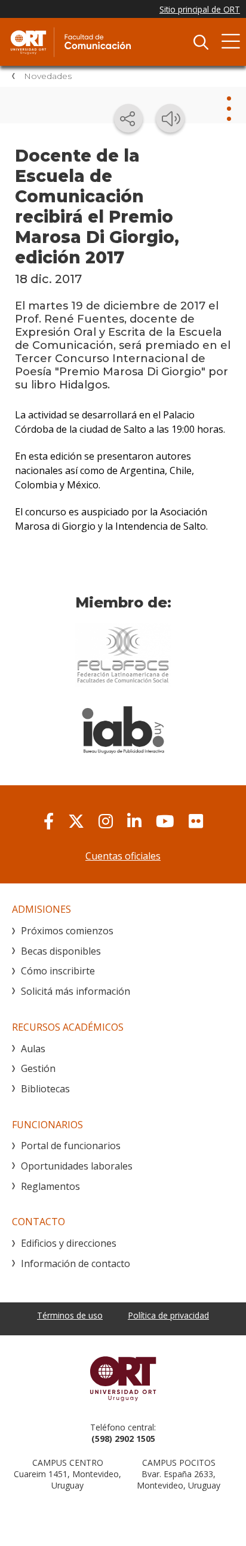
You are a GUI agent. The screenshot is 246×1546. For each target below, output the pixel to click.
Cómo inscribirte (58, 970)
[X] (76, 821)
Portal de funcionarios (71, 1145)
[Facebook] (49, 821)
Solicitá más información (75, 991)
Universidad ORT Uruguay (123, 1378)
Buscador (201, 42)
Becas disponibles (61, 951)
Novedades (48, 76)
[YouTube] (165, 821)
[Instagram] (106, 821)
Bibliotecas (45, 1088)
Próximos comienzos (67, 930)
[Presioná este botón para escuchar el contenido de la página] (170, 118)
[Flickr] (196, 821)
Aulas (33, 1048)
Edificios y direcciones (68, 1243)
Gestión (38, 1068)
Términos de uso (70, 1315)
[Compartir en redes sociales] (128, 118)
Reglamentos (50, 1186)
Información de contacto (75, 1263)
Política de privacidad (168, 1315)
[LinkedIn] (134, 821)
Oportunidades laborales (77, 1166)
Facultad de (98, 42)
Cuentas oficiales (123, 855)
